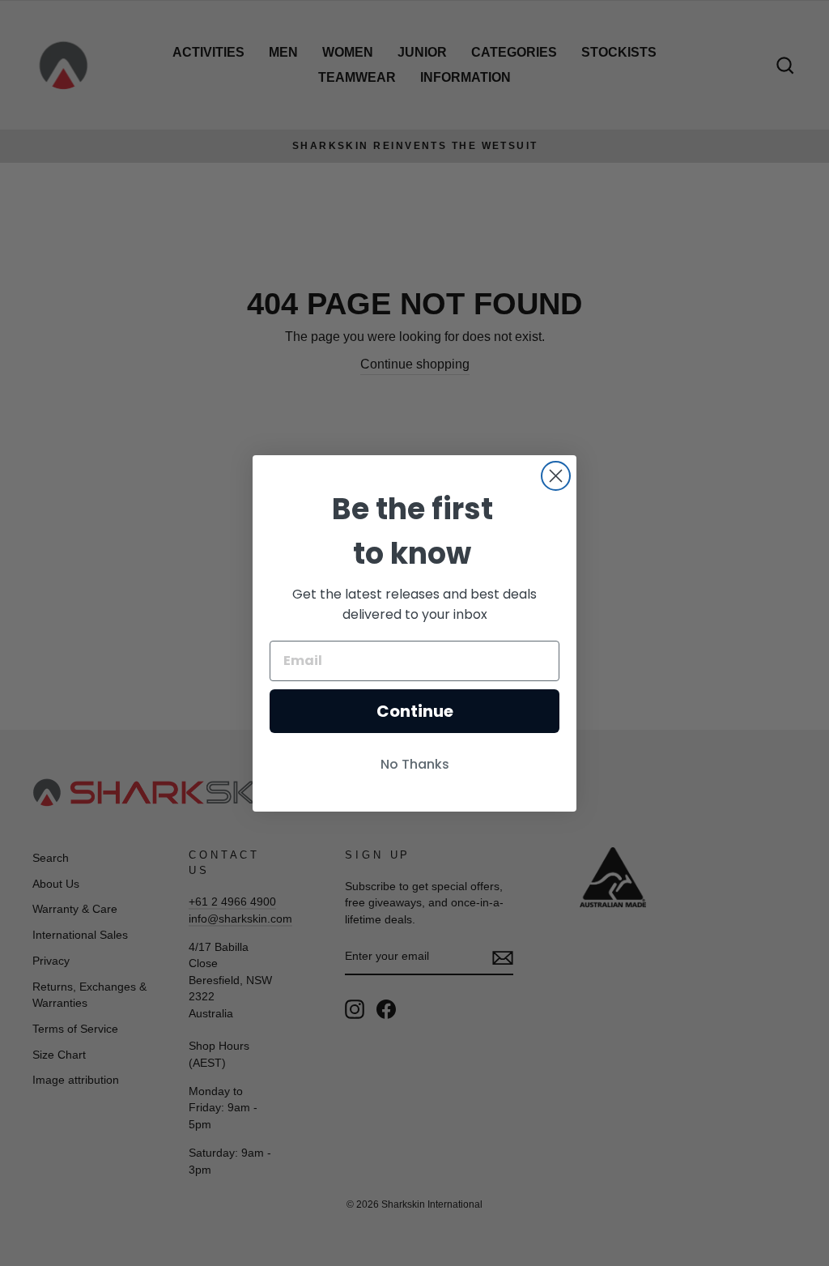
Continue (414, 711)
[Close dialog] (556, 476)
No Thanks (414, 764)
